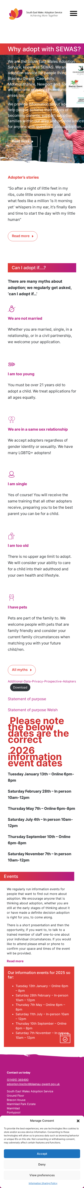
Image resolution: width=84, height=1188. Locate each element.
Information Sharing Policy (43, 1183)
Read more (20, 141)
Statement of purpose (27, 699)
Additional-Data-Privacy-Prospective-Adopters (42, 681)
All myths (20, 670)
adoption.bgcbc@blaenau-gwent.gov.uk (33, 1084)
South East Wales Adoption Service (35, 14)
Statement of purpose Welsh (33, 709)
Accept (42, 1154)
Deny (42, 1164)
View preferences (42, 1175)
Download (20, 687)
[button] (78, 1121)
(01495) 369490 (18, 1079)
